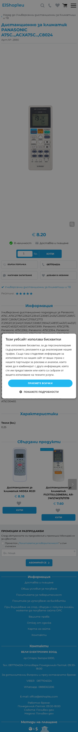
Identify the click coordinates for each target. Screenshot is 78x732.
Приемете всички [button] (40, 383)
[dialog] (39, 366)
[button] (39, 392)
